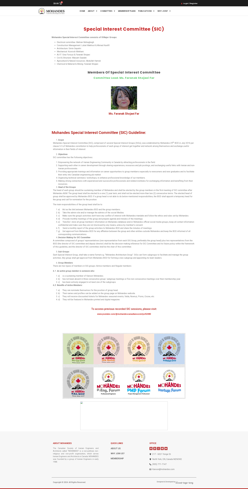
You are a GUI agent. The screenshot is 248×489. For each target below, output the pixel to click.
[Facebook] (151, 448)
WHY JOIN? (162, 11)
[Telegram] (162, 448)
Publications (145, 11)
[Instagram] (158, 448)
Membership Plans (127, 11)
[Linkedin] (154, 448)
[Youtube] (166, 448)
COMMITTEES (106, 11)
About (91, 11)
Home (82, 11)
